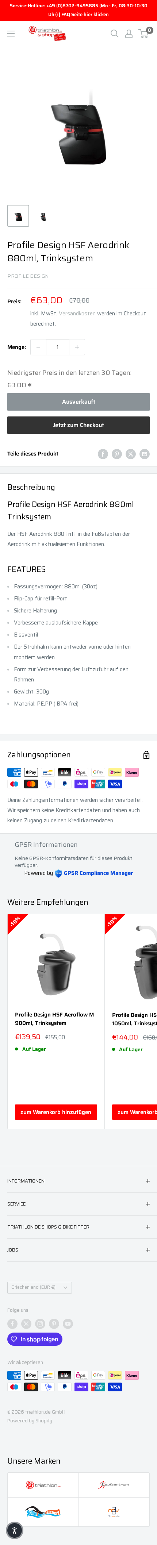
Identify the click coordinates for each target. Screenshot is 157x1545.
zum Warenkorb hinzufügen (55, 1112)
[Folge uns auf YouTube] (68, 1324)
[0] (143, 33)
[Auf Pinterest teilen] (117, 454)
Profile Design (28, 276)
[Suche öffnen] (115, 34)
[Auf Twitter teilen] (131, 454)
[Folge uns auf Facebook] (12, 1324)
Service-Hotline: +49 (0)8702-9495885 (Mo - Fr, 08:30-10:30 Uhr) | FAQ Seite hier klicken (79, 10)
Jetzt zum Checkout (78, 425)
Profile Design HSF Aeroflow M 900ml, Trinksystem (54, 1019)
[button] (14, 1530)
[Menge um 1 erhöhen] (77, 347)
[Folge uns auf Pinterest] (54, 1324)
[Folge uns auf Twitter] (26, 1324)
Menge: (16, 347)
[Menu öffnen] (11, 33)
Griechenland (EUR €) (33, 1287)
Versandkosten (77, 313)
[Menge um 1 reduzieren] (38, 347)
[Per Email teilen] (144, 454)
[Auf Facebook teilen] (103, 454)
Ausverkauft (78, 401)
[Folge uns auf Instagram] (40, 1324)
